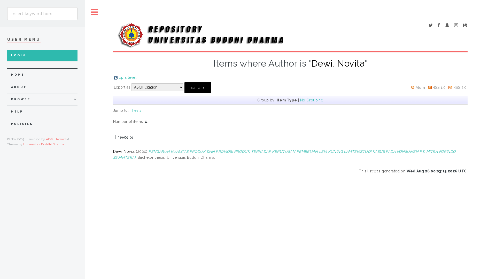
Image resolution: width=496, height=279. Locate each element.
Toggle (94, 12)
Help (17, 111)
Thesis (136, 110)
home (17, 74)
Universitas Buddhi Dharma (43, 144)
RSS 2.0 (460, 87)
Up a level (127, 77)
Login (18, 55)
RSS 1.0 (439, 87)
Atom (420, 87)
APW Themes (56, 139)
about (19, 87)
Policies (22, 124)
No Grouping (311, 100)
